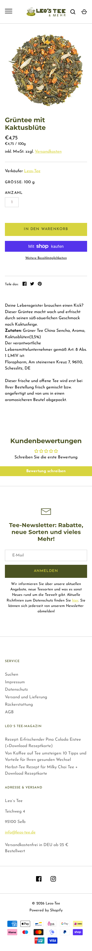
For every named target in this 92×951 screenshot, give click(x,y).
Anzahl (14, 193)
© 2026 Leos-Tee (46, 903)
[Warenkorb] (84, 11)
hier (75, 600)
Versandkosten (48, 152)
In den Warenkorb (46, 229)
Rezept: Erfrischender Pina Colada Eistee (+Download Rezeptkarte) (43, 742)
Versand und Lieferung (26, 697)
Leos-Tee (32, 171)
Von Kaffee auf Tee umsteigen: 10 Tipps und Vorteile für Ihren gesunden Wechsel (45, 756)
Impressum (15, 682)
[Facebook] (38, 880)
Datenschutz (16, 689)
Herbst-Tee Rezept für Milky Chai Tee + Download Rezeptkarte (41, 770)
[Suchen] (72, 11)
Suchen (11, 674)
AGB (9, 712)
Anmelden (46, 571)
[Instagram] (53, 880)
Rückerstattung (19, 704)
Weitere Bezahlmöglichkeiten (46, 258)
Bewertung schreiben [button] (46, 471)
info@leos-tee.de (20, 832)
